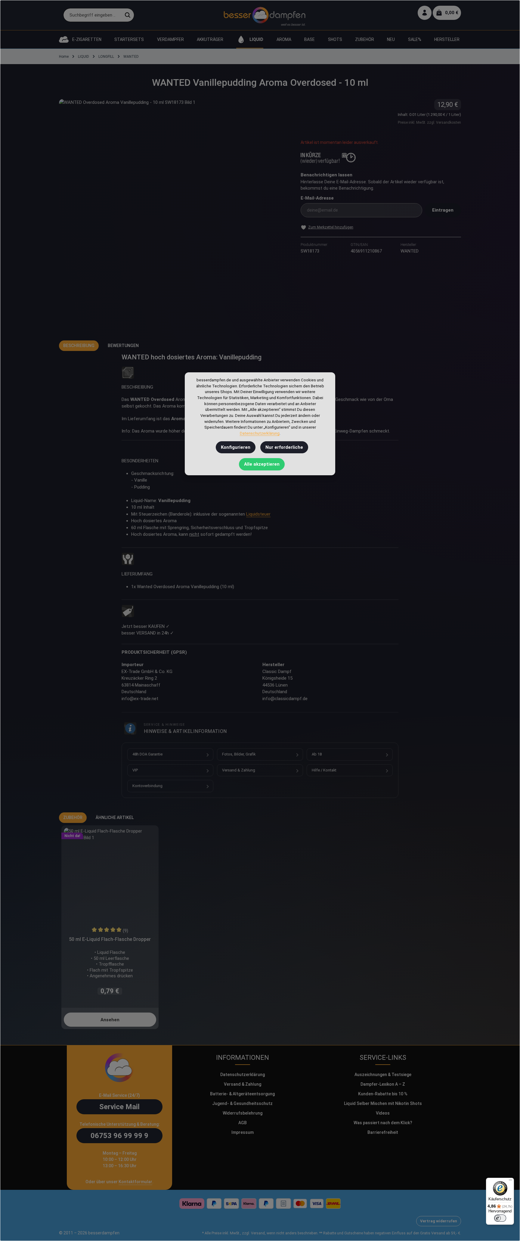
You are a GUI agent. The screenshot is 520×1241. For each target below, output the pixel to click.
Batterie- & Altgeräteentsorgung (242, 1093)
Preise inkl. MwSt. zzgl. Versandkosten (429, 122)
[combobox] (92, 15)
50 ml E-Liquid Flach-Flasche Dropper (110, 939)
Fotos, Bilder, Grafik (238, 754)
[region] (174, 213)
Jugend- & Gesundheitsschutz (242, 1103)
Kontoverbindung (147, 785)
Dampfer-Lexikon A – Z (383, 1084)
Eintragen (442, 210)
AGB (242, 1122)
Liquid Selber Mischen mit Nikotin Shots (383, 1103)
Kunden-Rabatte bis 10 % (382, 1093)
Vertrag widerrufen (438, 1221)
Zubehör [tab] (72, 817)
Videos (383, 1113)
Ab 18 (317, 754)
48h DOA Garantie (147, 754)
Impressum (242, 1132)
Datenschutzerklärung (242, 1074)
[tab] (79, 345)
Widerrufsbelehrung (242, 1113)
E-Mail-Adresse (317, 198)
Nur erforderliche (284, 447)
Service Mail (119, 1107)
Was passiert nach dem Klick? (383, 1122)
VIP (135, 770)
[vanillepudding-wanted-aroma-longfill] (173, 213)
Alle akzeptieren (262, 464)
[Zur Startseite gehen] (264, 15)
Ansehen (110, 1019)
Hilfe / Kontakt (324, 770)
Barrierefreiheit (382, 1132)
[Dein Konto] (425, 13)
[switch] (500, 1218)
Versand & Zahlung (238, 770)
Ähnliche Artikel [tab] (115, 817)
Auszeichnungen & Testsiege (382, 1074)
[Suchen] (127, 15)
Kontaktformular (135, 1181)
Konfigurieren (235, 447)
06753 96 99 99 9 (119, 1135)
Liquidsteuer (258, 514)
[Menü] (510, 1181)
